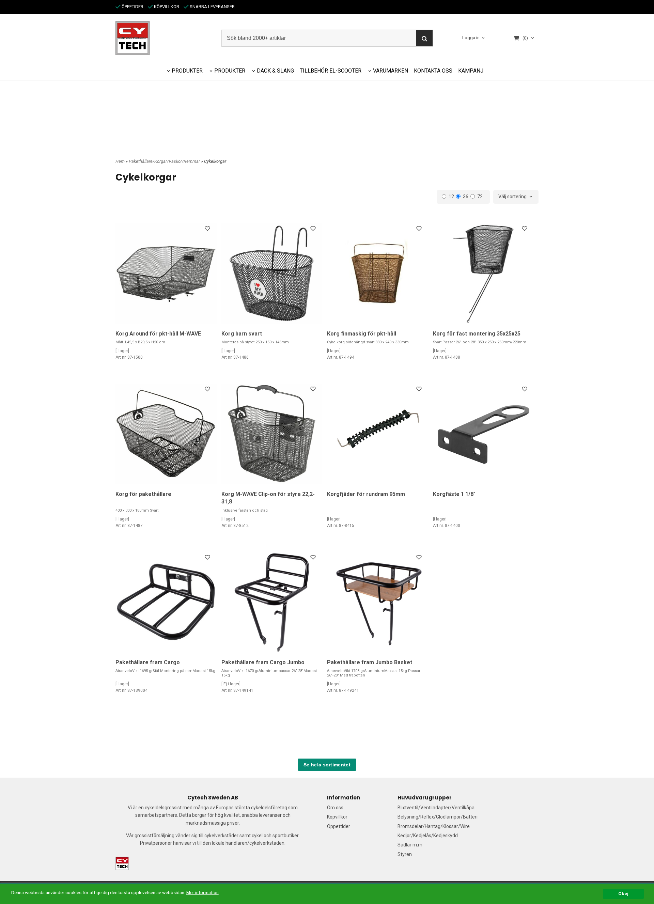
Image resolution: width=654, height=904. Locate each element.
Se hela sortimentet (327, 764)
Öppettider (338, 826)
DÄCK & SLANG (275, 70)
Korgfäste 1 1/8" (454, 494)
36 (465, 196)
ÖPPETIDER (132, 6)
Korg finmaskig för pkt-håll (361, 333)
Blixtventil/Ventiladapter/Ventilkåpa (436, 807)
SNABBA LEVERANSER (212, 6)
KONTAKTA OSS (433, 70)
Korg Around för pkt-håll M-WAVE (158, 333)
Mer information (202, 892)
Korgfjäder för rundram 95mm (366, 494)
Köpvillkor (337, 817)
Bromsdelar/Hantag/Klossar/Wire (434, 826)
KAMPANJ (470, 70)
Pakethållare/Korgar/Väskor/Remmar (165, 161)
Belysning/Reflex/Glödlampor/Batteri (438, 817)
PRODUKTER (187, 70)
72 (480, 196)
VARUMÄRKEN (390, 70)
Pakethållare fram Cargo (147, 662)
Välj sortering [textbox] (512, 196)
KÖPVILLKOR (166, 6)
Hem (120, 161)
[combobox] (515, 197)
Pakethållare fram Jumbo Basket (369, 662)
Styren (405, 854)
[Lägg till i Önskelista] (208, 230)
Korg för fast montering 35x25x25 (476, 333)
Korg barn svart (241, 333)
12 (451, 196)
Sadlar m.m (410, 844)
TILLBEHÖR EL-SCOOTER (330, 70)
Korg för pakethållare (143, 494)
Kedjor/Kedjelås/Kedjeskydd (428, 835)
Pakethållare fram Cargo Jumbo (263, 662)
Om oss (335, 807)
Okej (623, 893)
